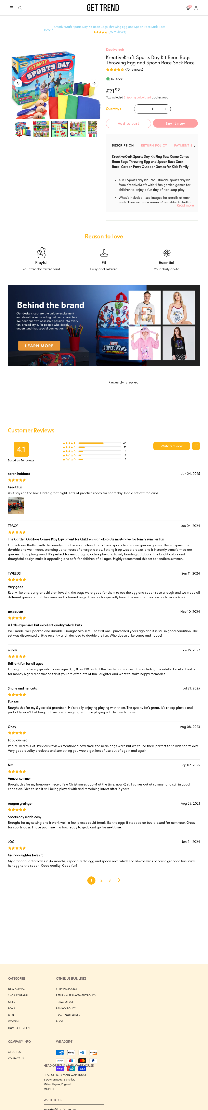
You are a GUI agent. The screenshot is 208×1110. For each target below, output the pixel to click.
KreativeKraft (115, 50)
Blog (59, 1021)
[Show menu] (12, 8)
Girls (11, 1002)
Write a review (172, 446)
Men (11, 1015)
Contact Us (16, 1058)
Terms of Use (65, 1002)
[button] (20, 7)
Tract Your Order (68, 1015)
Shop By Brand (18, 995)
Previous (18, 83)
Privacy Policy (66, 1008)
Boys (11, 1008)
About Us (14, 1052)
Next (94, 83)
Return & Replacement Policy (76, 995)
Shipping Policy (66, 989)
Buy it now (175, 123)
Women (13, 1021)
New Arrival (16, 989)
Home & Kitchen (19, 1028)
